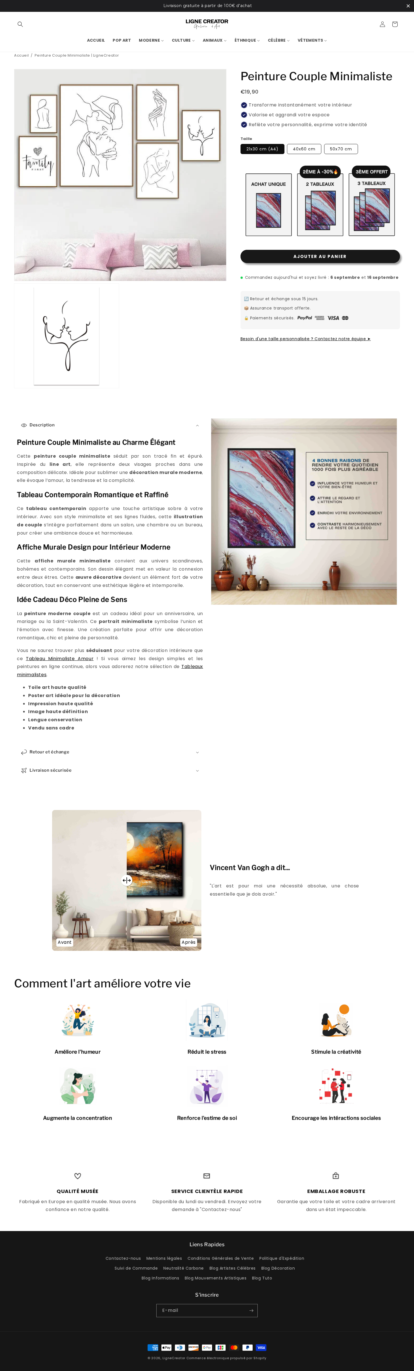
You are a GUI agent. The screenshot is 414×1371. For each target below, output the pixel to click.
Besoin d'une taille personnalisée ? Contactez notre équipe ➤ (306, 338)
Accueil (21, 55)
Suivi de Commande (136, 1268)
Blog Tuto (262, 1278)
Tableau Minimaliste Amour (60, 658)
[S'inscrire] (251, 1310)
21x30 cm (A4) (262, 149)
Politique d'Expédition (281, 1258)
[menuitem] (96, 40)
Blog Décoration (278, 1268)
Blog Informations (160, 1278)
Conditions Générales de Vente (221, 1258)
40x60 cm (304, 149)
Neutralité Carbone (183, 1268)
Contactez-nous (123, 1258)
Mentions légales (164, 1258)
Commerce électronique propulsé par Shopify (226, 1358)
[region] (207, 6)
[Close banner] (408, 6)
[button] (20, 24)
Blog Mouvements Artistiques (215, 1278)
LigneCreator (174, 1358)
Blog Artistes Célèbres (233, 1268)
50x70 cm (341, 149)
